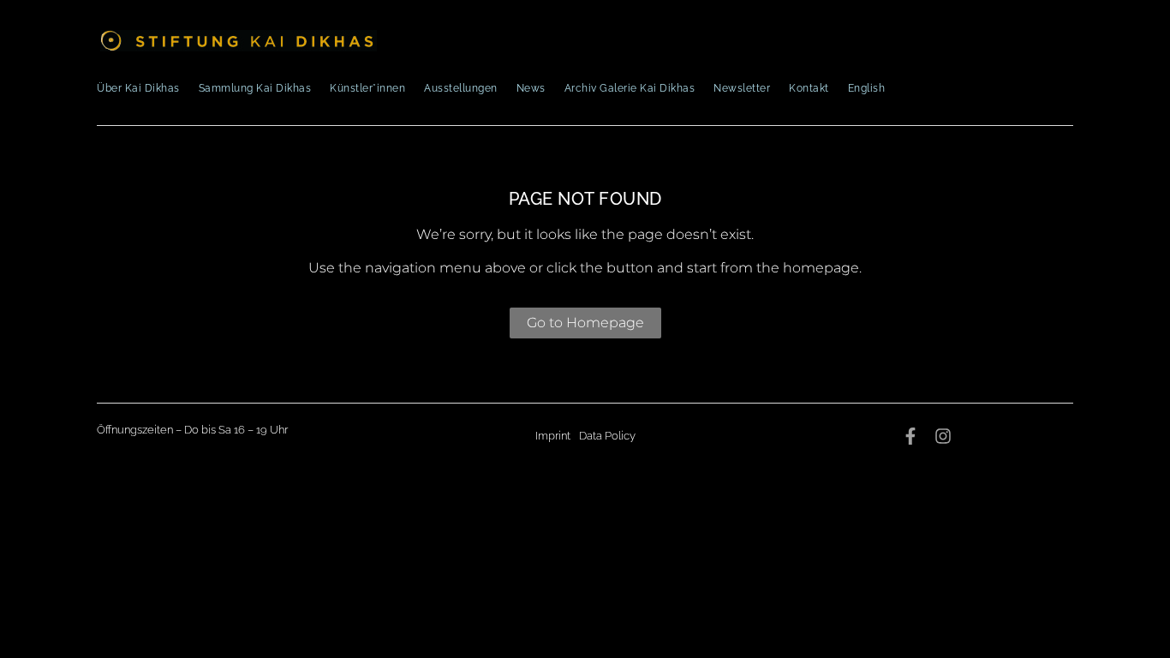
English (867, 88)
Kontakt (809, 88)
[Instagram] (943, 436)
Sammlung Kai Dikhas (255, 88)
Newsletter (741, 88)
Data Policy (607, 435)
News (531, 88)
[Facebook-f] (910, 436)
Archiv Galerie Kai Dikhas (629, 88)
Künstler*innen (367, 88)
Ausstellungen (461, 88)
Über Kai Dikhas (138, 88)
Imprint (552, 435)
